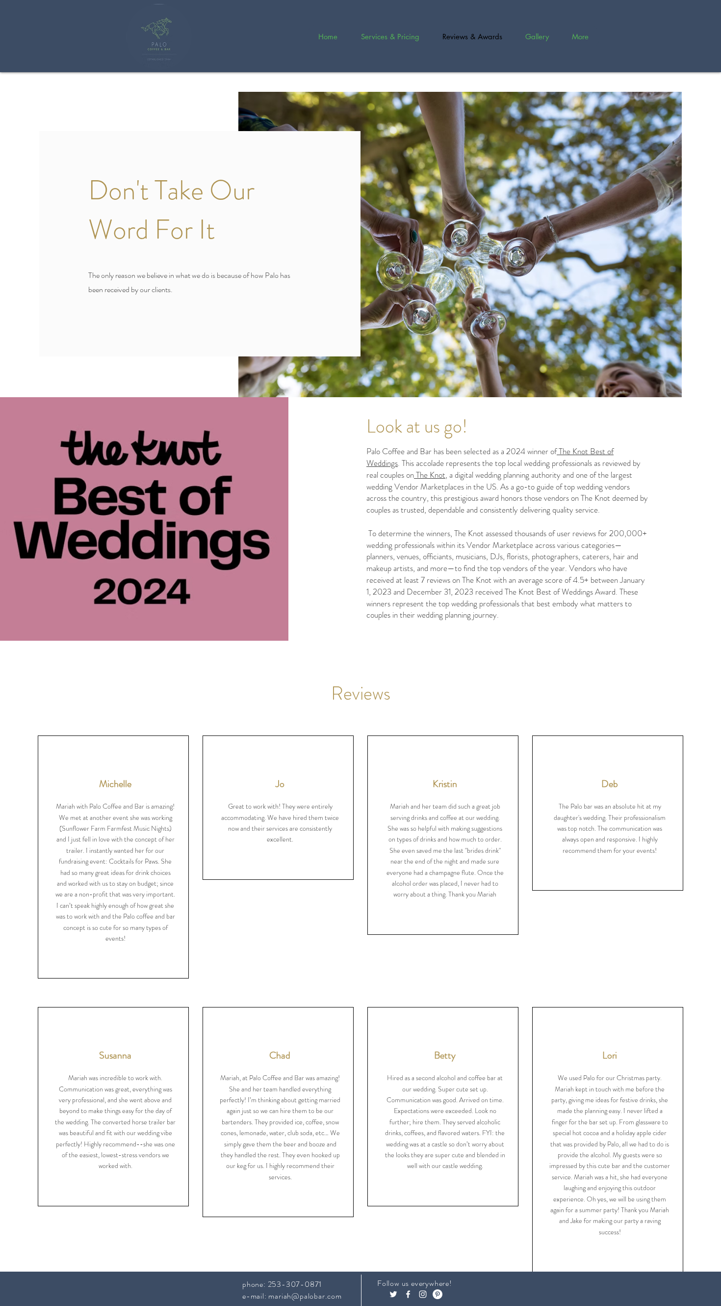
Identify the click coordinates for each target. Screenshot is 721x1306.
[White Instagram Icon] (423, 1294)
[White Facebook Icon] (408, 1294)
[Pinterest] (437, 1294)
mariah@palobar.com (304, 1296)
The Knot (429, 475)
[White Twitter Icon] (393, 1294)
